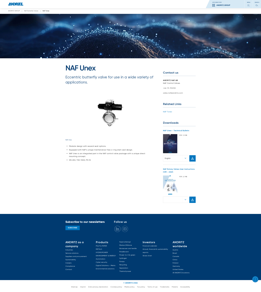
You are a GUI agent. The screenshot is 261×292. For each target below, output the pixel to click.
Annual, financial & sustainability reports (155, 250)
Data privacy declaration (98, 287)
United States (178, 269)
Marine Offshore (125, 245)
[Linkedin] (117, 229)
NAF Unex (46, 11)
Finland (175, 263)
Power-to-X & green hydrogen (127, 256)
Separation (123, 268)
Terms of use (153, 287)
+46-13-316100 (169, 88)
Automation (100, 259)
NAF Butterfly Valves (31, 11)
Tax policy (141, 287)
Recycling (123, 265)
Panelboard (124, 252)
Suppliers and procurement (76, 256)
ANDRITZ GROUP (14, 11)
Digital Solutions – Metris (105, 265)
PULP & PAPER (101, 246)
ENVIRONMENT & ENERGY (106, 256)
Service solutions (72, 253)
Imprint (83, 287)
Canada (176, 256)
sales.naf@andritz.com (173, 93)
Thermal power (125, 271)
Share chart (147, 256)
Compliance (70, 266)
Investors (149, 242)
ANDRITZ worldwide (180, 244)
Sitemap (74, 287)
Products (102, 242)
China (175, 260)
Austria (175, 250)
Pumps (122, 261)
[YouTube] (124, 229)
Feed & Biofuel (125, 242)
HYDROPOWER (102, 252)
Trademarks (165, 287)
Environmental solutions (105, 269)
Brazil (175, 253)
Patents (175, 287)
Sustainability (70, 260)
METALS (99, 249)
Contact (68, 269)
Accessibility (185, 287)
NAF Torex (167, 112)
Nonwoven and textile (128, 248)
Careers (68, 263)
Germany (176, 266)
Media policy (129, 287)
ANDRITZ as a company (74, 244)
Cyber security (101, 262)
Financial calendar (150, 246)
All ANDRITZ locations (181, 273)
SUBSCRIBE (72, 228)
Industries (69, 250)
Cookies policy (116, 287)
